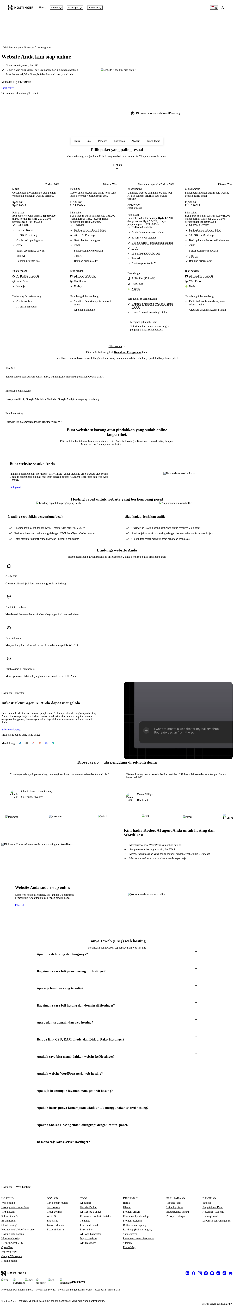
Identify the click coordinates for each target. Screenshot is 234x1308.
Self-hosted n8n (9, 1216)
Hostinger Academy (213, 1211)
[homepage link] (20, 7)
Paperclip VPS (9, 1251)
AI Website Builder (90, 1211)
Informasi (93, 7)
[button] (117, 954)
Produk (54, 7)
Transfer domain (55, 1225)
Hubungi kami (210, 1216)
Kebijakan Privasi (46, 1289)
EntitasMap (129, 1247)
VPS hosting (8, 1211)
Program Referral (132, 1220)
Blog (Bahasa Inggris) (178, 1211)
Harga (42, 7)
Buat (89, 141)
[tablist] (117, 444)
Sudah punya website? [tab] (109, 444)
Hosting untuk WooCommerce (17, 1229)
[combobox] (117, 167)
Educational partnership (136, 1216)
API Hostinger (88, 1242)
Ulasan (127, 1207)
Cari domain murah (57, 1202)
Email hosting (8, 1220)
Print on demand (89, 1225)
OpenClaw (7, 1247)
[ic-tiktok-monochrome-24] (224, 1273)
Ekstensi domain (56, 1229)
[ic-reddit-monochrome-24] (218, 1273)
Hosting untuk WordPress (15, 1207)
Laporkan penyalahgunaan (216, 1220)
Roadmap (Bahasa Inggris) (137, 1229)
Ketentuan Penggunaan (127, 352)
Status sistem (130, 1234)
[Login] (222, 7)
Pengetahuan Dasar (212, 1207)
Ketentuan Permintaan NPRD (17, 1289)
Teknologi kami (174, 1207)
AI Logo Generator (90, 1234)
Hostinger (6, 1186)
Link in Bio (86, 1229)
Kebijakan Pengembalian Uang (75, 1289)
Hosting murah (9, 1260)
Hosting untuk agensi (12, 1234)
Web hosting (8, 1202)
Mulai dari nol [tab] (89, 444)
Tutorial (206, 1202)
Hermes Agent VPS (12, 1242)
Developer (73, 7)
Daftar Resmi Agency (134, 1225)
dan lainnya (78, 1281)
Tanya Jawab (153, 141)
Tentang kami (173, 1202)
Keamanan (119, 141)
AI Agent (136, 141)
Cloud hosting (9, 1225)
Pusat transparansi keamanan (138, 1238)
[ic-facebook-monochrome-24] (194, 1273)
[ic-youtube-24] (212, 1273)
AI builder (85, 1202)
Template (85, 1220)
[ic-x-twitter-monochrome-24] (206, 1273)
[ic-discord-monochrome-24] (231, 1273)
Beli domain (53, 1207)
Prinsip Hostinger (175, 1216)
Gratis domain (54, 1211)
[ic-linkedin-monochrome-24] (187, 1273)
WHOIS (51, 1216)
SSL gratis (52, 1220)
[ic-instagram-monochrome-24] (200, 1273)
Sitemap (127, 1242)
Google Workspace (11, 1256)
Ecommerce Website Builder (95, 1216)
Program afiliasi (131, 1211)
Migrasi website (88, 1238)
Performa (102, 141)
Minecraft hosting (10, 1238)
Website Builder (88, 1207)
